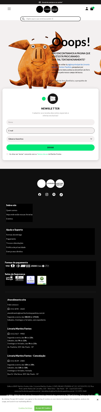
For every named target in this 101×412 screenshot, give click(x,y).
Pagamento (11, 239)
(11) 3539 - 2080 (17, 361)
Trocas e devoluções (14, 243)
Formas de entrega (14, 234)
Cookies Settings (25, 408)
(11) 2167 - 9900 (17, 333)
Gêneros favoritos (15, 139)
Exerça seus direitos (14, 251)
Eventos (9, 218)
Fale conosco (12, 304)
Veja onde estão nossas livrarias (19, 214)
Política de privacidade (15, 247)
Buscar (23, 19)
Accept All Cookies (43, 408)
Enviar (50, 147)
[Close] (97, 400)
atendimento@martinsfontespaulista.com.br (23, 313)
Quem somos (11, 210)
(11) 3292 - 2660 (17, 309)
